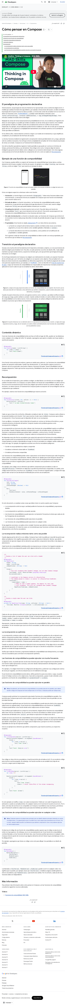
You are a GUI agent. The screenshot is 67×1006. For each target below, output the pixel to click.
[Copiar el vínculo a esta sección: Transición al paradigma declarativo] (37, 245)
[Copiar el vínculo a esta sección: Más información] (19, 882)
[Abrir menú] (2, 2)
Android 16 (5, 954)
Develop (5, 7)
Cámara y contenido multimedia (32, 937)
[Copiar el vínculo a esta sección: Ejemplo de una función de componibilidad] (43, 159)
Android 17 (5, 952)
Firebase (4, 983)
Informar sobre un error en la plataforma (52, 952)
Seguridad (4, 934)
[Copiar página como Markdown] (48, 29)
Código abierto (6, 937)
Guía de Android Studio (30, 953)
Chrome (4, 980)
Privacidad (26, 940)
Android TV (48, 940)
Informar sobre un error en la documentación (52, 956)
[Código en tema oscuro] (62, 345)
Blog (3, 942)
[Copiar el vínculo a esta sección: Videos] (8, 892)
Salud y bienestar (28, 934)
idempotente (32, 223)
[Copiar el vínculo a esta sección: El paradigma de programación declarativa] (43, 104)
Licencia (11, 994)
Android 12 (5, 965)
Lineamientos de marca (21, 994)
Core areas (14, 7)
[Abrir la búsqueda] (42, 2)
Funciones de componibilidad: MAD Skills (17, 895)
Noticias (4, 940)
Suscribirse (37, 998)
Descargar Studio (28, 961)
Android (4, 929)
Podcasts (4, 945)
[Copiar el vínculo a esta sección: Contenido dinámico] (22, 333)
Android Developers (6, 23)
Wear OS (47, 932)
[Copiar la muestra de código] (64, 345)
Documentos (33, 23)
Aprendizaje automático (30, 932)
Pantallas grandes (49, 929)
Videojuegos (27, 929)
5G (24, 942)
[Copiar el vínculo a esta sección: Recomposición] (18, 377)
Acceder (62, 2)
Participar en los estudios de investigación (52, 963)
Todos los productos (7, 988)
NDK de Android (28, 964)
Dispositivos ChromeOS (51, 934)
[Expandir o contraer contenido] (12, 34)
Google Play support (50, 959)
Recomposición (56, 152)
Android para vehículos (51, 937)
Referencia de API (28, 958)
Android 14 (5, 959)
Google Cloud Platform (8, 985)
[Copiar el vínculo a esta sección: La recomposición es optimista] (26, 632)
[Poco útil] (64, 23)
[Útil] (61, 23)
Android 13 (5, 962)
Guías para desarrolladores (31, 956)
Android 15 (5, 957)
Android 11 (4, 967)
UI (22, 7)
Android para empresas (8, 932)
